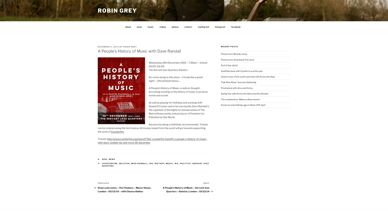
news (139, 27)
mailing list (203, 27)
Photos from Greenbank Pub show (237, 59)
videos (162, 27)
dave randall (139, 163)
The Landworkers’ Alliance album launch (240, 99)
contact (188, 27)
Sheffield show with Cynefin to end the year (242, 71)
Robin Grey (117, 10)
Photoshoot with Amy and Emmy (237, 88)
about (128, 27)
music (151, 27)
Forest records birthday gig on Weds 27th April (243, 105)
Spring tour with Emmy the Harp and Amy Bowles (244, 93)
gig (151, 163)
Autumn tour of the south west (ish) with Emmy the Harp (248, 76)
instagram (220, 27)
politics (185, 163)
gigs (104, 159)
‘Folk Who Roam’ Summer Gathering (238, 82)
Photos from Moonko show (234, 54)
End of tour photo (229, 65)
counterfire (110, 163)
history (159, 163)
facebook (236, 27)
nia (177, 163)
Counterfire (117, 131)
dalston (124, 163)
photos (175, 27)
